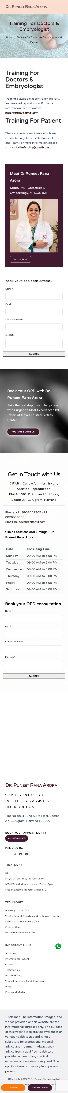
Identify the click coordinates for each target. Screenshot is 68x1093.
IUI (7, 873)
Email (8, 304)
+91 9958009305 (23, 431)
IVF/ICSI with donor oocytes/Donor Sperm (30, 884)
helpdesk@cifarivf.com (30, 522)
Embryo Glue (12, 927)
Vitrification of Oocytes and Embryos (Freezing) (33, 916)
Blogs (8, 986)
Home (9, 37)
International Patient (17, 958)
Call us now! (20, 259)
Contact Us (12, 964)
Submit (34, 354)
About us (10, 953)
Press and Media (15, 992)
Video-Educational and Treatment (25, 981)
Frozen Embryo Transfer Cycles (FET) (26, 889)
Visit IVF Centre (40, 1087)
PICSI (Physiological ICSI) (20, 932)
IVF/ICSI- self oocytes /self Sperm (25, 878)
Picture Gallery (13, 975)
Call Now (13, 1087)
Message (10, 335)
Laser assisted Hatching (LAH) (22, 921)
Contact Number (14, 320)
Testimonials (12, 970)
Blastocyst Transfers (17, 910)
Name (9, 289)
